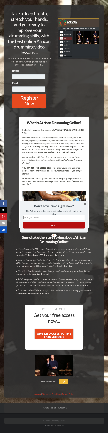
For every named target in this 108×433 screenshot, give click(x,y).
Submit (54, 225)
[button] (54, 206)
